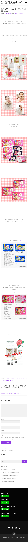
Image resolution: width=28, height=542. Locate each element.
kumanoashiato (19, 13)
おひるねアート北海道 (14, 378)
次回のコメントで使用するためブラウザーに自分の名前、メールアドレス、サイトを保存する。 (14, 438)
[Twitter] (9, 527)
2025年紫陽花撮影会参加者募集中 (8, 478)
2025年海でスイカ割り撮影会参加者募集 (9, 475)
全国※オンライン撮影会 (8, 380)
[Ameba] (19, 527)
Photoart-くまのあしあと (12, 2)
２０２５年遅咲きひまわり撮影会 (8, 469)
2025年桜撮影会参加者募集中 (7, 481)
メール (3, 425)
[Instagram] (16, 527)
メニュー (26, 2)
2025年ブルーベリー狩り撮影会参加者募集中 (10, 472)
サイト (2, 430)
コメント (3, 403)
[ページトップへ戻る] (14, 534)
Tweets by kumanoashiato (7, 450)
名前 (2, 419)
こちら (19, 240)
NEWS (7, 378)
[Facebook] (12, 527)
